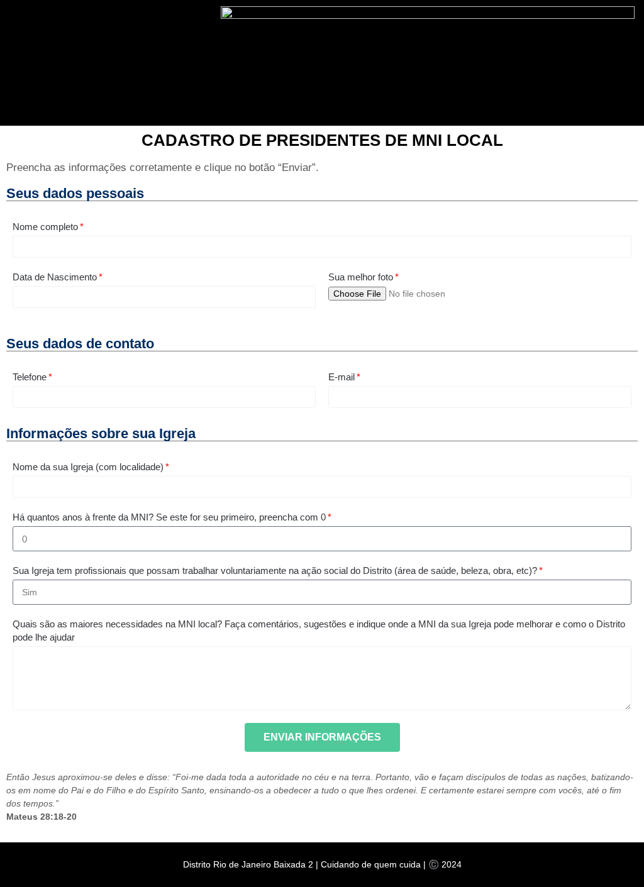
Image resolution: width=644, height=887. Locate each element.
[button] (414, 60)
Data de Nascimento (55, 277)
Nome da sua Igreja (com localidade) (88, 466)
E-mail (341, 377)
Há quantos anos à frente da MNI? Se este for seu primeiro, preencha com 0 (169, 517)
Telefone (30, 377)
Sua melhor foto (360, 277)
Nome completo (45, 226)
